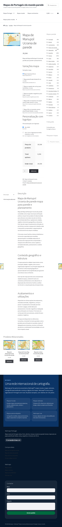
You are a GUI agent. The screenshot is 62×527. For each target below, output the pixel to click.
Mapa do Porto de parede (11, 455)
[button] (17, 35)
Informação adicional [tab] (9, 199)
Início (6, 25)
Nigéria (50, 102)
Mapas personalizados (10, 472)
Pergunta (9, 501)
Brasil (49, 77)
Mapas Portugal (7, 13)
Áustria (50, 72)
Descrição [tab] (6, 194)
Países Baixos (51, 107)
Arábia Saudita (52, 64)
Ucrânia (11, 25)
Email (8, 493)
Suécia (50, 113)
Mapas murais (8, 467)
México (50, 99)
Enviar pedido (31, 513)
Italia (49, 58)
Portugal (50, 39)
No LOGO (27, 127)
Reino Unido (51, 61)
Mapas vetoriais (9, 470)
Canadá (50, 80)
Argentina (50, 66)
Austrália (50, 69)
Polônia (50, 110)
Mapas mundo (21, 13)
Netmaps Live (8, 475)
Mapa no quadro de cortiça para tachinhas (32, 87)
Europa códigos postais (11, 458)
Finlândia (50, 96)
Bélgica (50, 75)
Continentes (51, 45)
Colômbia (50, 85)
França (50, 56)
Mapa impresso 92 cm (30, 74)
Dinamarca (51, 88)
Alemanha (51, 50)
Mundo (50, 42)
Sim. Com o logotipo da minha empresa (33, 133)
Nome (8, 486)
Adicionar (33, 171)
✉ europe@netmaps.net (13, 440)
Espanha (50, 53)
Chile (49, 83)
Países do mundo (52, 47)
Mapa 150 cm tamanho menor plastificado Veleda (31, 110)
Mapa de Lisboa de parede (11, 453)
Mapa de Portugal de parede (12, 450)
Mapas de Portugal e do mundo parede (23, 5)
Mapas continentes (33, 13)
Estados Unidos (52, 94)
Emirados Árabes (52, 91)
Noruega (50, 104)
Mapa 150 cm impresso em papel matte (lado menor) (32, 101)
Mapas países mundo (9, 19)
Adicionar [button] (9, 361)
